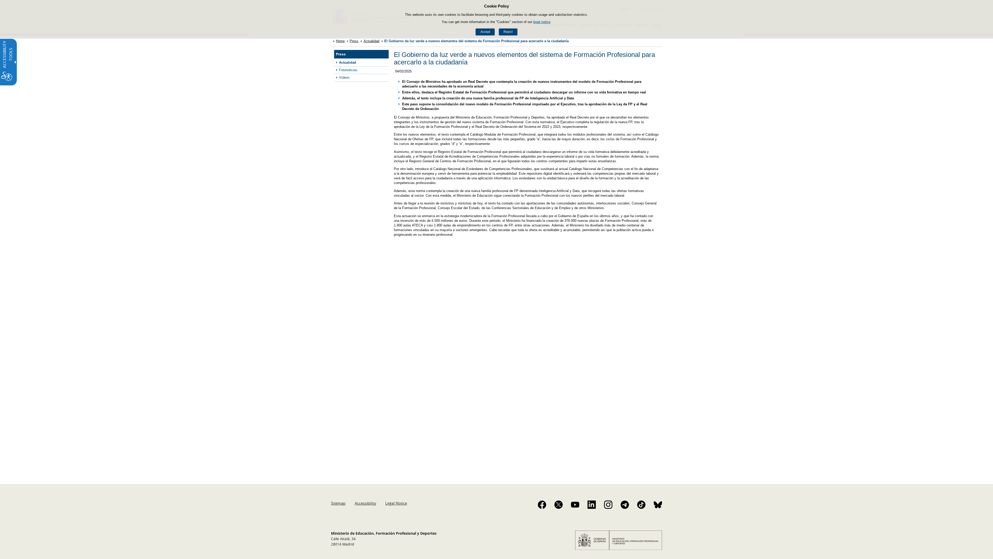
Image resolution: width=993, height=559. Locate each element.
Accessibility (365, 503)
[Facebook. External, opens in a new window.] (542, 505)
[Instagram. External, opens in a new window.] (608, 505)
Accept (485, 32)
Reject (508, 32)
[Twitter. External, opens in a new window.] (558, 505)
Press (354, 41)
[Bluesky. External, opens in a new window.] (658, 505)
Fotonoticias (348, 70)
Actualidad (371, 41)
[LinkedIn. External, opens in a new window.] (592, 505)
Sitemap (338, 503)
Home (340, 41)
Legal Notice (396, 503)
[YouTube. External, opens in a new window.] (575, 505)
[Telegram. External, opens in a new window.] (625, 505)
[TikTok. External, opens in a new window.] (641, 505)
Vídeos (344, 77)
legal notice (541, 22)
